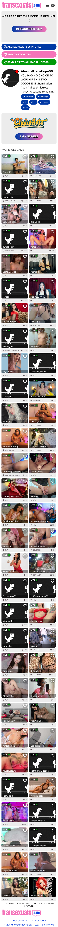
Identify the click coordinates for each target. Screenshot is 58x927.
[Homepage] (21, 5)
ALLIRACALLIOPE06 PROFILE (24, 46)
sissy (25, 107)
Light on (54, 6)
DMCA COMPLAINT (20, 921)
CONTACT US (48, 925)
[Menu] (47, 5)
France (36, 650)
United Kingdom (12, 350)
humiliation (43, 96)
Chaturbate (28, 96)
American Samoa (12, 475)
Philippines (38, 400)
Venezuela (10, 201)
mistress (44, 102)
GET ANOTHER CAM (29, 29)
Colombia (37, 201)
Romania (36, 325)
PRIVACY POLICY (39, 921)
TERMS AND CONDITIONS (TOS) (18, 925)
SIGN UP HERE (29, 136)
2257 (37, 925)
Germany (37, 176)
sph (24, 102)
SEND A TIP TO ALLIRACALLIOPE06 (28, 62)
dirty (33, 102)
